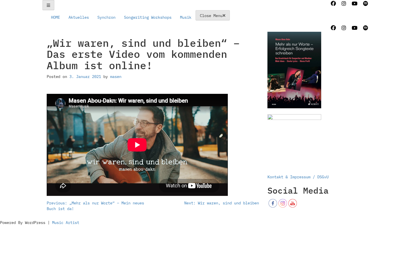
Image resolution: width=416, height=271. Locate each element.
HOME (55, 17)
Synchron (106, 17)
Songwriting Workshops (147, 17)
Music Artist (65, 222)
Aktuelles (78, 17)
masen (115, 76)
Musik (185, 17)
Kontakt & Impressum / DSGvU (298, 176)
